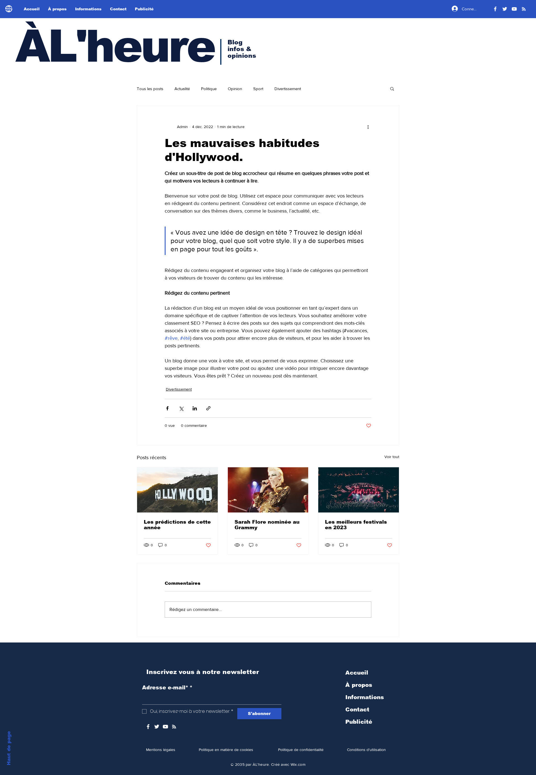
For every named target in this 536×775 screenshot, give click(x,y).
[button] (392, 88)
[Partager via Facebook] (167, 408)
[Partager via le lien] (208, 408)
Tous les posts (150, 88)
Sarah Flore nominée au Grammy (267, 524)
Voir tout (391, 456)
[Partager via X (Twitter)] (181, 408)
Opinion (235, 88)
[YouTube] (514, 9)
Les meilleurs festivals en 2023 (356, 524)
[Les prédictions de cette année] (177, 489)
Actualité (182, 88)
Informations (364, 697)
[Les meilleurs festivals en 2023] (358, 489)
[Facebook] (495, 9)
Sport (258, 88)
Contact (357, 709)
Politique (209, 88)
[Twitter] (505, 9)
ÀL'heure (114, 46)
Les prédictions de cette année (177, 524)
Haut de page (8, 748)
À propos (358, 685)
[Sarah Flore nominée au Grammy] (268, 489)
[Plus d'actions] (368, 126)
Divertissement (287, 88)
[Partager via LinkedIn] (194, 408)
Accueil (356, 673)
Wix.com (298, 764)
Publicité (358, 722)
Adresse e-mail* (167, 687)
